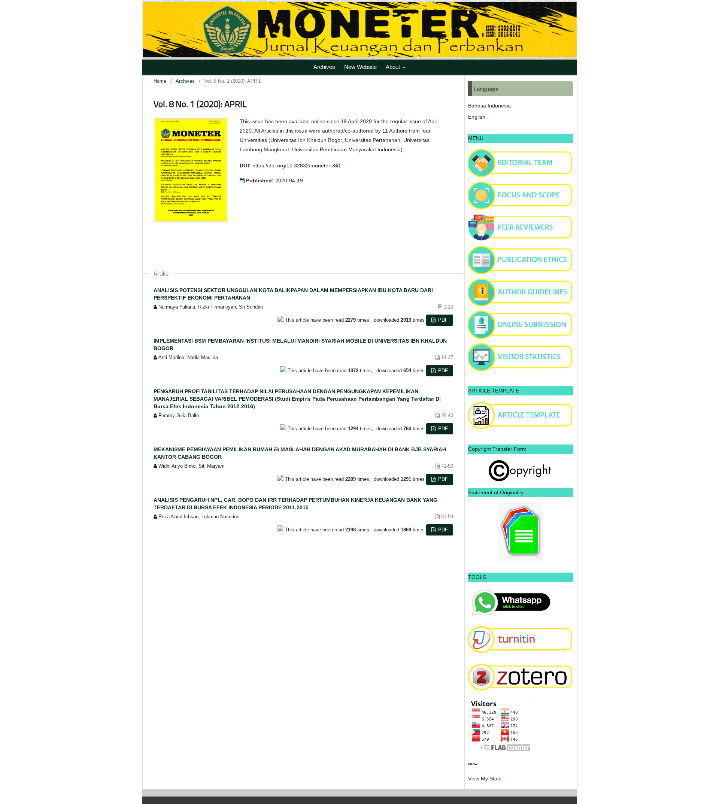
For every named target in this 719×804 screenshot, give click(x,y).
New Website (360, 67)
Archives (324, 67)
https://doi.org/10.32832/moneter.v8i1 (296, 166)
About (393, 67)
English (476, 117)
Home (160, 81)
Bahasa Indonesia (489, 106)
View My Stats (484, 779)
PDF (442, 320)
